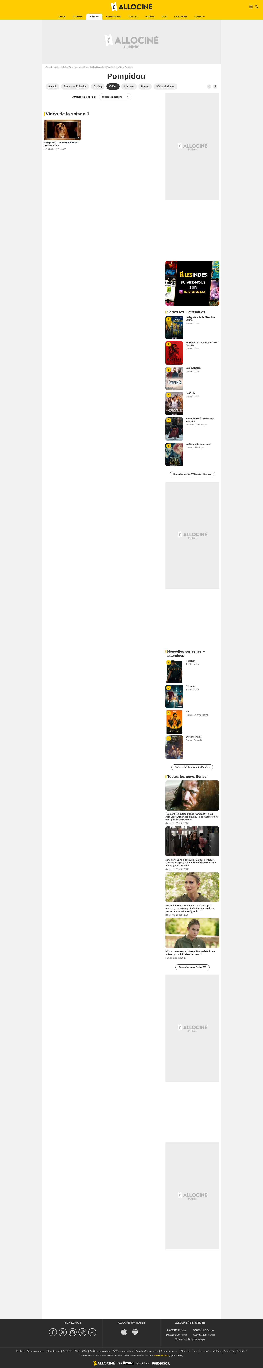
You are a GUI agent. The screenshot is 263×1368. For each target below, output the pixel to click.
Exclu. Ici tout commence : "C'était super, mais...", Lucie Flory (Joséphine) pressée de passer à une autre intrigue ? (189, 908)
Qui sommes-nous (35, 1351)
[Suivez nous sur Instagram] (73, 1332)
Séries (94, 16)
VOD (164, 16)
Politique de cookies (100, 1351)
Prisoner (190, 686)
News (62, 16)
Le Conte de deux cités (198, 444)
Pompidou (110, 67)
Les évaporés (193, 368)
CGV (84, 1351)
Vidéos (150, 16)
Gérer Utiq (229, 1351)
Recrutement (53, 1351)
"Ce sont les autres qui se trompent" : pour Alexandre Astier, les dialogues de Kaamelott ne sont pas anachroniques (191, 817)
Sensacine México (186, 1339)
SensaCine (199, 1329)
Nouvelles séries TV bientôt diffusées (192, 474)
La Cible (190, 393)
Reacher (190, 660)
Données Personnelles (147, 1351)
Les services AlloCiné (210, 1351)
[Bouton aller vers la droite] (215, 86)
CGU (76, 1351)
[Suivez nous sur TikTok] (82, 1332)
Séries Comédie (97, 67)
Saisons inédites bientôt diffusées (192, 767)
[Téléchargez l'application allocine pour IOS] (126, 1331)
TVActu (133, 16)
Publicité (67, 1351)
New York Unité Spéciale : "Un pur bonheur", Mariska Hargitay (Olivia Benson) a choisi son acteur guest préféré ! (190, 862)
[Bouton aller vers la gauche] (209, 86)
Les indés (180, 16)
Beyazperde (172, 1334)
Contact (20, 1351)
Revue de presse (169, 1351)
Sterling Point (193, 736)
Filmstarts (171, 1329)
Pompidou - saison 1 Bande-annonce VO (61, 144)
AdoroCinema (201, 1334)
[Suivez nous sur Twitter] (63, 1332)
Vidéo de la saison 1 (67, 114)
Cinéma (78, 16)
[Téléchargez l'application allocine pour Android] (137, 1331)
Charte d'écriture (189, 1351)
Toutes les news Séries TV (192, 967)
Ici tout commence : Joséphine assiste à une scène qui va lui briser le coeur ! (190, 953)
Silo (188, 711)
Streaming (113, 16)
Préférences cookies (123, 1351)
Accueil (49, 67)
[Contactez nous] (92, 1332)
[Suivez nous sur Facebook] (53, 1332)
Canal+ (199, 16)
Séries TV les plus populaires (75, 67)
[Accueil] (131, 6)
